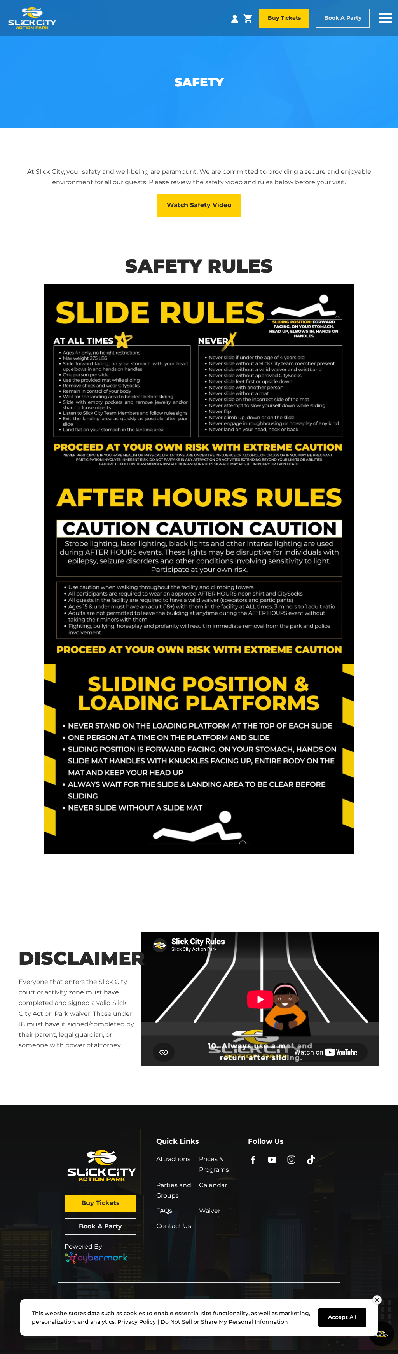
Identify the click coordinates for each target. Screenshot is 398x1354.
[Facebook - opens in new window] (253, 1159)
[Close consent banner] (377, 1300)
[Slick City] (107, 1165)
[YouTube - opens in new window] (272, 1159)
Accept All (342, 1317)
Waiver (209, 1210)
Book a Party (342, 17)
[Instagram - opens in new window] (292, 1159)
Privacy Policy (136, 1321)
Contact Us (173, 1226)
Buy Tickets (284, 17)
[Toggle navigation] (385, 18)
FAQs (164, 1210)
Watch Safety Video (199, 205)
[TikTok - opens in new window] (311, 1159)
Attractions (173, 1159)
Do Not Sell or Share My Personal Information (224, 1321)
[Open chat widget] (381, 1333)
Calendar (213, 1185)
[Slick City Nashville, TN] (32, 17)
